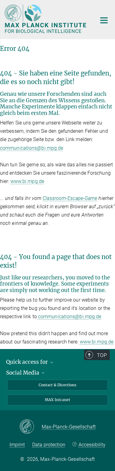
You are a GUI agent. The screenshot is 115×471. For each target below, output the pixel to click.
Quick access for (27, 362)
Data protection (48, 445)
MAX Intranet (57, 399)
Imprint (17, 445)
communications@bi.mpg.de (31, 148)
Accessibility (92, 445)
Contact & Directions (57, 385)
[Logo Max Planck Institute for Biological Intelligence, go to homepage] (46, 19)
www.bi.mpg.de (27, 181)
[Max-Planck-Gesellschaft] (30, 427)
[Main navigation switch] (104, 20)
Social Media (23, 373)
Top (102, 355)
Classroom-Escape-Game (70, 198)
